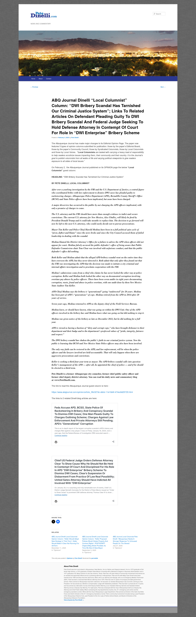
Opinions (69, 558)
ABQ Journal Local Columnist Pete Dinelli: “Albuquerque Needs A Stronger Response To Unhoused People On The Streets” (125, 539)
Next (163, 87)
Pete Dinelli (74, 137)
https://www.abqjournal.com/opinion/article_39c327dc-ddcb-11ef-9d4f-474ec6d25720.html (92, 391)
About (41, 79)
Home (33, 79)
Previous (34, 87)
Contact (48, 79)
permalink (94, 558)
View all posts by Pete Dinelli (74, 600)
